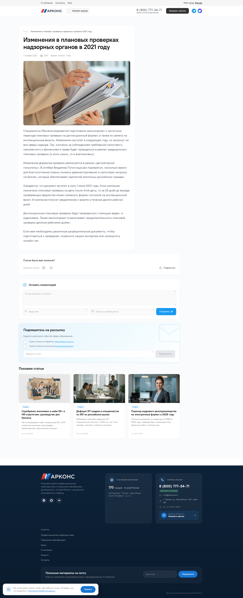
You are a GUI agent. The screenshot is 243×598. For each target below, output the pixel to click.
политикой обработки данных (41, 591)
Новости (45, 555)
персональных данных (64, 342)
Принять (88, 589)
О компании (47, 3)
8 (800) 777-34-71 (149, 10)
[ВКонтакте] (59, 500)
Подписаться (188, 574)
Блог (70, 3)
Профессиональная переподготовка (57, 535)
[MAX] (51, 500)
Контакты (60, 3)
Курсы (44, 545)
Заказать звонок (177, 10)
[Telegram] (44, 500)
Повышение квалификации (53, 540)
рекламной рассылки (64, 346)
